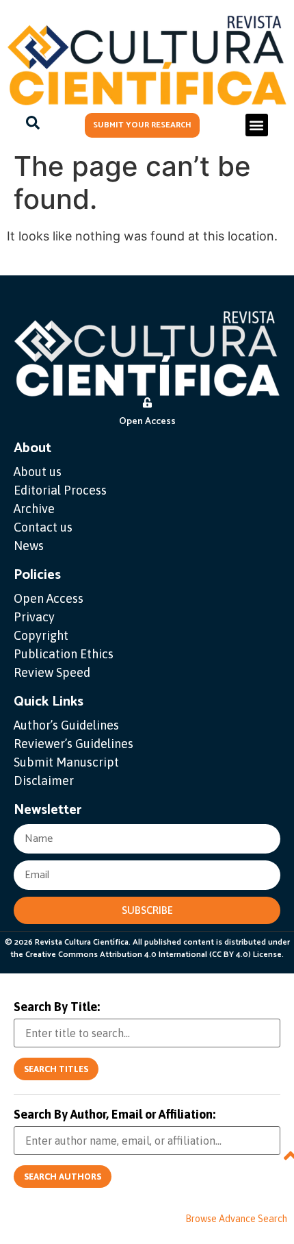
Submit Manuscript (66, 762)
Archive (34, 508)
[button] (256, 125)
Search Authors (62, 1176)
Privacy (34, 617)
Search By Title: (57, 1007)
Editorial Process (60, 490)
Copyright (41, 635)
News (29, 545)
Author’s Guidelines (66, 725)
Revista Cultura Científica (82, 942)
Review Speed (52, 672)
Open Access (48, 598)
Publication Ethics (63, 654)
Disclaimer (44, 780)
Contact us (43, 527)
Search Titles (56, 1069)
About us (38, 471)
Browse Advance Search (236, 1218)
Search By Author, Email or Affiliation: (114, 1114)
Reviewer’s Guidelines (73, 743)
